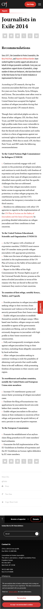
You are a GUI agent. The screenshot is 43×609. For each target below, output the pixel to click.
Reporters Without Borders (25, 58)
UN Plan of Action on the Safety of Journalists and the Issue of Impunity (18, 215)
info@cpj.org (6, 576)
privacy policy (13, 592)
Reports (4, 11)
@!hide (4, 481)
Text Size (8, 494)
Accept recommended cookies (21, 605)
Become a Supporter (18, 519)
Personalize (21, 598)
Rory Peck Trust (7, 58)
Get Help (30, 4)
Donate (36, 519)
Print (7, 486)
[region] (21, 593)
